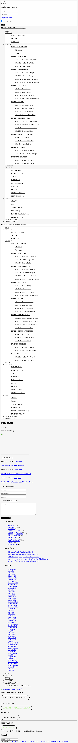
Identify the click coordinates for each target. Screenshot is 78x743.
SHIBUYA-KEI (49, 741)
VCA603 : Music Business (23, 144)
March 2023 (12, 638)
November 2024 (13, 603)
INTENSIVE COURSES (19, 157)
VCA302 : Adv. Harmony (23, 92)
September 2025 (13, 586)
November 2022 (13, 644)
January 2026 (12, 579)
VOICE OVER (16, 38)
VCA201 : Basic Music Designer (25, 72)
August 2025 (12, 588)
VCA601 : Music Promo (22, 137)
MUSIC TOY (15, 186)
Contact (13, 204)
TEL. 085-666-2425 (10, 717)
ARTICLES (8, 167)
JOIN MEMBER (10, 221)
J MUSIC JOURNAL (15, 532)
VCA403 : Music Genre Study (24, 111)
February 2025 (12, 598)
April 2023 (11, 636)
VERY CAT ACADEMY (19, 47)
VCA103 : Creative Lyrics (23, 66)
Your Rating (4, 500)
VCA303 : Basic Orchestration (24, 95)
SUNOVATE (15, 42)
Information (18, 50)
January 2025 (12, 600)
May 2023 (11, 634)
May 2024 (11, 614)
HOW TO (14, 189)
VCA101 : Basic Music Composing (26, 60)
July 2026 (11, 571)
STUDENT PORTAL (11, 219)
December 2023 (13, 622)
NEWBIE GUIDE (16, 170)
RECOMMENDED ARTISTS (34, 741)
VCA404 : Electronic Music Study (25, 115)
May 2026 (11, 574)
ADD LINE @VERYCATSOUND (15, 697)
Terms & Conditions (17, 207)
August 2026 (12, 569)
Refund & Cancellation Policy (20, 214)
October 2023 (12, 626)
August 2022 (12, 650)
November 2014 (13, 662)
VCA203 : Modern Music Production (26, 79)
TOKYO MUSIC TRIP (17, 741)
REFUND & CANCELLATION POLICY (18, 685)
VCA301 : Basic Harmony (23, 89)
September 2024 (13, 607)
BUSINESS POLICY (18, 217)
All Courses (18, 53)
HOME (7, 31)
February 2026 (12, 578)
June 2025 (11, 591)
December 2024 (13, 602)
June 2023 (11, 632)
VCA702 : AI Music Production (24, 150)
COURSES (11, 525)
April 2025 (11, 595)
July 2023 (11, 631)
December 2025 (13, 581)
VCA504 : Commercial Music (24, 131)
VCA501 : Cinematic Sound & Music (26, 121)
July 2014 (11, 669)
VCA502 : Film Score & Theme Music (27, 124)
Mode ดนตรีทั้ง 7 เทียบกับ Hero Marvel (13, 465)
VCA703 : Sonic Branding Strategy (26, 154)
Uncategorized (12, 544)
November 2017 (13, 653)
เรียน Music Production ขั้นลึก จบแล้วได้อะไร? (16, 474)
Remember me (7, 21)
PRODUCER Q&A (17, 173)
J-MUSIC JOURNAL (18, 193)
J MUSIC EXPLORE (15, 530)
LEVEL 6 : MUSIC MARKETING (22, 134)
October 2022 (12, 646)
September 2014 (13, 665)
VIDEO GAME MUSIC (61, 741)
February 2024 (12, 619)
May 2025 (11, 593)
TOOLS (13, 176)
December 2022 (13, 643)
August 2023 (12, 629)
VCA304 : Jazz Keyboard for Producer (27, 98)
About (6, 198)
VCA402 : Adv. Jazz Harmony (24, 108)
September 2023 (13, 627)
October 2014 (12, 663)
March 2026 (12, 576)
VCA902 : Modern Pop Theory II (25, 163)
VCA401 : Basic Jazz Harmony (24, 105)
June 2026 (11, 572)
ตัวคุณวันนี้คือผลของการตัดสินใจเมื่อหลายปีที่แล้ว (24, 561)
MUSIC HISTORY (17, 183)
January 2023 (12, 641)
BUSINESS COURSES (18, 147)
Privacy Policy (15, 211)
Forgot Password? (6, 17)
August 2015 (12, 656)
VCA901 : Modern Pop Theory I (25, 160)
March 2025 (12, 596)
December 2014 (13, 660)
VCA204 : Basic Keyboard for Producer (27, 82)
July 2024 (11, 610)
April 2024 (11, 615)
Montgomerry (18, 461)
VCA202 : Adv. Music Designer (25, 76)
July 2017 (11, 655)
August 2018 (12, 651)
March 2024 (12, 617)
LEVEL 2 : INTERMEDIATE (20, 69)
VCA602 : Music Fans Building (24, 141)
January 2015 (12, 658)
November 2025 (13, 583)
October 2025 (12, 584)
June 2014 (11, 670)
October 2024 (12, 605)
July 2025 (11, 590)
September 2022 (13, 648)
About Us (14, 201)
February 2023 (12, 639)
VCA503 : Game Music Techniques (26, 128)
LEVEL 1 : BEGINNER (18, 56)
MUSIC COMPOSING (18, 35)
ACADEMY (8, 44)
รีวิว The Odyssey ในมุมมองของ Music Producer (17, 482)
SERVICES (8, 33)
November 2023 (13, 624)
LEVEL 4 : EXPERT (17, 102)
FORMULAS (15, 180)
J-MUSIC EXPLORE (18, 196)
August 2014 (12, 667)
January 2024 (12, 620)
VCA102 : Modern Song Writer (24, 63)
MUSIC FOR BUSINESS (16, 534)
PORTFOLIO (9, 166)
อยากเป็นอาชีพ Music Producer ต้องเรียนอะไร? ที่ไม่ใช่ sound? (28, 559)
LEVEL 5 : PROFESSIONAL (20, 118)
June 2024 (11, 612)
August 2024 (12, 608)
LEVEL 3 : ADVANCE (18, 85)
